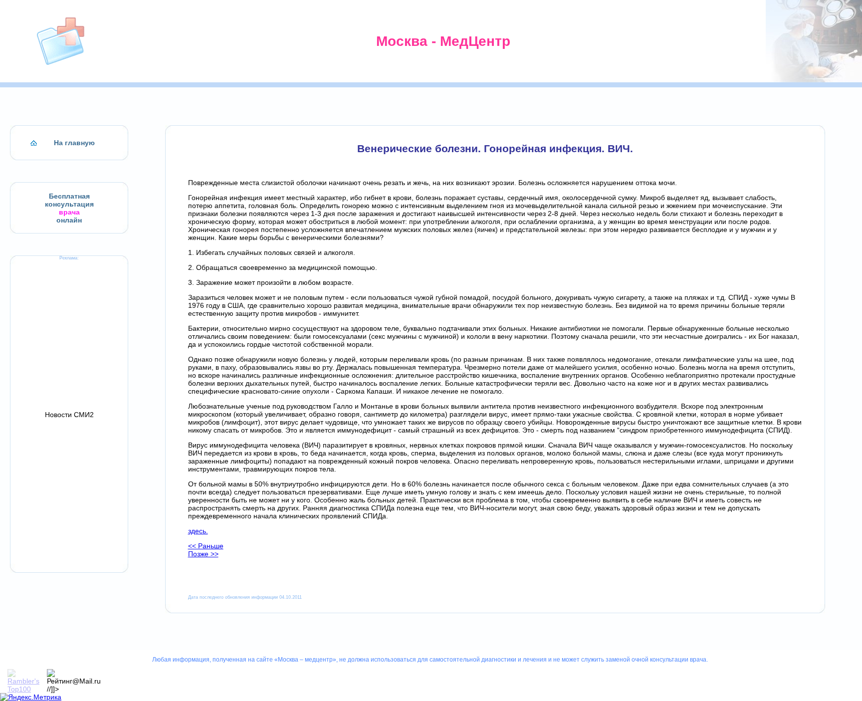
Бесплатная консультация (69, 200)
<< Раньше (205, 546)
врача (69, 212)
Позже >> (203, 554)
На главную (74, 143)
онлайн (69, 220)
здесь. (198, 531)
